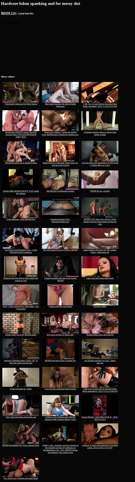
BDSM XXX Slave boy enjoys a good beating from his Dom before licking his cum (100, 221)
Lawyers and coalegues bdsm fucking (60, 389)
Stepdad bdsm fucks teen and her (100, 335)
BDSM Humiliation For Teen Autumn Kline (20, 445)
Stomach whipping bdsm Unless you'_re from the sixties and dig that (21, 361)
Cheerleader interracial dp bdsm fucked (21, 104)
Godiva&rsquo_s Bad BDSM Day (20, 219)
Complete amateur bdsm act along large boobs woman (100, 133)
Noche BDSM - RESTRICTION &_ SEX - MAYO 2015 (100, 418)
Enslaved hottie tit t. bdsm (21, 389)
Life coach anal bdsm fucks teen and (21, 417)
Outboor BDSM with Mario (60, 306)
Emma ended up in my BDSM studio (20, 335)
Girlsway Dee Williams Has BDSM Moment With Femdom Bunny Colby (60, 418)
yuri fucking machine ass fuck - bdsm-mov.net (100, 361)
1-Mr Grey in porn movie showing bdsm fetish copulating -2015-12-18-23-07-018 (100, 105)
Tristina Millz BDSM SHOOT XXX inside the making (21, 192)
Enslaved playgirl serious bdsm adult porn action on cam (20, 279)
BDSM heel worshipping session (60, 191)
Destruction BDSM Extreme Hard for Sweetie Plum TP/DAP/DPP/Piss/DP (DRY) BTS (21, 134)
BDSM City (9, 13)
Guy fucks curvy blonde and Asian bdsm (21, 478)
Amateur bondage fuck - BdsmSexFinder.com (60, 220)
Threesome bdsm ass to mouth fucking (21, 163)
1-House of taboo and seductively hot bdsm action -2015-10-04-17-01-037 (100, 446)
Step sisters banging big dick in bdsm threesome (60, 105)
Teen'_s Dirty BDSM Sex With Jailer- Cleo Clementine (21, 307)
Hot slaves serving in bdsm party (60, 335)
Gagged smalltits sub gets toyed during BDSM (60, 279)
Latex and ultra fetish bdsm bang (100, 278)
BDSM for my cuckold (100, 191)
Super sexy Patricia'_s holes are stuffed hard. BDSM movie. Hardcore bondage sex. (60, 133)
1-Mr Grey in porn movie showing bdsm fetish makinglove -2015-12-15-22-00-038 (99, 390)
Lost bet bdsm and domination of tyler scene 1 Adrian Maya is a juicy (100, 164)
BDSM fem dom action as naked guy (60, 360)
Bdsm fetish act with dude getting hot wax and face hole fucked (60, 164)
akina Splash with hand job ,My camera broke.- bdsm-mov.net (99, 251)
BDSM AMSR (100, 306)
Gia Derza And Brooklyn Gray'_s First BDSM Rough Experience (21, 251)
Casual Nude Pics (25, 13)
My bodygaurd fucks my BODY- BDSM (60, 250)
